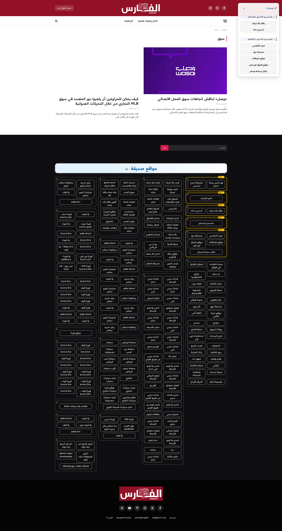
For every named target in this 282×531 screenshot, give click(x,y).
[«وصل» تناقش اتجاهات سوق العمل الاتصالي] (185, 70)
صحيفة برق (196, 235)
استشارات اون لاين (196, 337)
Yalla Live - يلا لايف (66, 248)
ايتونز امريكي (153, 298)
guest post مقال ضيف (109, 184)
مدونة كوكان (197, 300)
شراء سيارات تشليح (129, 389)
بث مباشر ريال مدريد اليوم (110, 427)
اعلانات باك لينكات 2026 (75, 406)
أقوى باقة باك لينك (109, 203)
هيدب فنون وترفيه (172, 265)
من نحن (172, 517)
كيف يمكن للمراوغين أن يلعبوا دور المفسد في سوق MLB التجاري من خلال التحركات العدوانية (98, 101)
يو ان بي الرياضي (153, 246)
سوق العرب (129, 192)
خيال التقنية (216, 283)
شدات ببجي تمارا (153, 280)
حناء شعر (152, 440)
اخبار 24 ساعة (153, 254)
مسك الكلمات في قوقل (216, 266)
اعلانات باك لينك (129, 229)
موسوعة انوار (216, 381)
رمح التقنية (216, 352)
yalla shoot (109, 243)
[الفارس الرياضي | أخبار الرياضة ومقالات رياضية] (141, 8)
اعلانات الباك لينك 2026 (172, 226)
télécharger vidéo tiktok (76, 466)
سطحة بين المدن (129, 350)
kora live (66, 281)
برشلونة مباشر (110, 249)
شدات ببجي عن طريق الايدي (153, 358)
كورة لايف (85, 288)
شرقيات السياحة (196, 373)
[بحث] (56, 21)
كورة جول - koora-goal (85, 225)
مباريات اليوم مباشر (129, 251)
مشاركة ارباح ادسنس (196, 184)
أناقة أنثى (196, 313)
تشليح (129, 378)
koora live (66, 233)
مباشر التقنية (196, 365)
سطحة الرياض (129, 342)
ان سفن (216, 274)
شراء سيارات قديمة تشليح (119, 407)
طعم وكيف (216, 359)
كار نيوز (196, 306)
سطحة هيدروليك (109, 350)
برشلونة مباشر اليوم (66, 184)
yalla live (75, 202)
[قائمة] (225, 21)
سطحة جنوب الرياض (128, 370)
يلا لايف (119, 435)
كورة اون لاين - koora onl (85, 258)
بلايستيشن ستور (172, 422)
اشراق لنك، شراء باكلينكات (172, 200)
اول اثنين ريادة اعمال (216, 184)
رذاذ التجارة (196, 352)
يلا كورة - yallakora (66, 258)
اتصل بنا (109, 517)
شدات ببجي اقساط (172, 280)
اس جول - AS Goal (66, 267)
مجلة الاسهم (216, 290)
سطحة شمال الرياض (129, 360)
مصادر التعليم (153, 234)
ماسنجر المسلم (206, 223)
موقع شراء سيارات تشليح (109, 389)
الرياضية (128, 21)
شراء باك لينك (172, 182)
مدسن (196, 322)
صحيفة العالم (153, 263)
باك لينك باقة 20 (109, 194)
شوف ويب (196, 283)
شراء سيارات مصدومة (109, 399)
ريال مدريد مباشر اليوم (85, 184)
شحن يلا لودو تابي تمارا (153, 367)
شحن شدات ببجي (172, 396)
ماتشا (153, 450)
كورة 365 (129, 419)
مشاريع (109, 221)
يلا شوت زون (85, 425)
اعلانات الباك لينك (153, 200)
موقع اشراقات (216, 242)
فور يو (153, 385)
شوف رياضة (153, 224)
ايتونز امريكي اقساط (153, 377)
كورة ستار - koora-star (66, 216)
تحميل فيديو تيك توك (66, 445)
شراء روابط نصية (172, 191)
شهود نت (196, 359)
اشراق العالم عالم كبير (153, 210)
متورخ (216, 322)
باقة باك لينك (216, 210)
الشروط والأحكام (142, 517)
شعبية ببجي (172, 414)
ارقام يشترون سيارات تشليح (129, 399)
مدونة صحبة (216, 372)
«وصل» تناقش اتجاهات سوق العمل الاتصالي (192, 99)
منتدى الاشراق (153, 218)
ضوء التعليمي (216, 235)
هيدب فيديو (196, 345)
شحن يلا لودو (172, 404)
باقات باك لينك (153, 191)
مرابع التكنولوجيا (196, 275)
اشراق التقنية (196, 264)
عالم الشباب (206, 198)
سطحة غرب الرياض (109, 360)
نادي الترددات (216, 336)
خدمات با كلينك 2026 (129, 213)
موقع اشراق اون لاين (197, 244)
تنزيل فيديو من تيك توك (85, 445)
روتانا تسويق (216, 329)
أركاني (216, 365)
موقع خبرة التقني (216, 314)
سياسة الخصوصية (123, 517)
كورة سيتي (109, 419)
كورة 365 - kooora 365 (85, 267)
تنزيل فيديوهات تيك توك (85, 456)
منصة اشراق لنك (64, 8)
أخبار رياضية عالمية (147, 21)
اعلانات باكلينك (109, 228)
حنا (172, 450)
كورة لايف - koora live (85, 373)
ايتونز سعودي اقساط (172, 309)
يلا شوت (129, 243)
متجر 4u (172, 356)
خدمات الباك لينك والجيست (129, 184)
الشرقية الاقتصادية (197, 292)
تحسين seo (196, 210)
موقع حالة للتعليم (172, 255)
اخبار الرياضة (172, 218)
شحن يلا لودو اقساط (153, 309)
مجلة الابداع (196, 329)
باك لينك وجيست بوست (172, 236)
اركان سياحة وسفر (206, 252)
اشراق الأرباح (196, 381)
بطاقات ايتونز (153, 414)
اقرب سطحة (109, 368)
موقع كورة (75, 333)
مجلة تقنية (172, 244)
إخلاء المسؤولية (159, 517)
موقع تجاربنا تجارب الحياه (109, 213)
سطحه (109, 342)
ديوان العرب (129, 221)
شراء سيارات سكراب (109, 379)
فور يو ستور (153, 346)
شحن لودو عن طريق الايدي (153, 406)
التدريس (172, 208)
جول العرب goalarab (129, 427)
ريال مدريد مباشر (129, 261)
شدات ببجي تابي (153, 290)
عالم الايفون (216, 300)
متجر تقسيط (153, 327)
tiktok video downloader (66, 455)
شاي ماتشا (172, 456)
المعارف (216, 345)
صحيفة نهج (216, 306)
